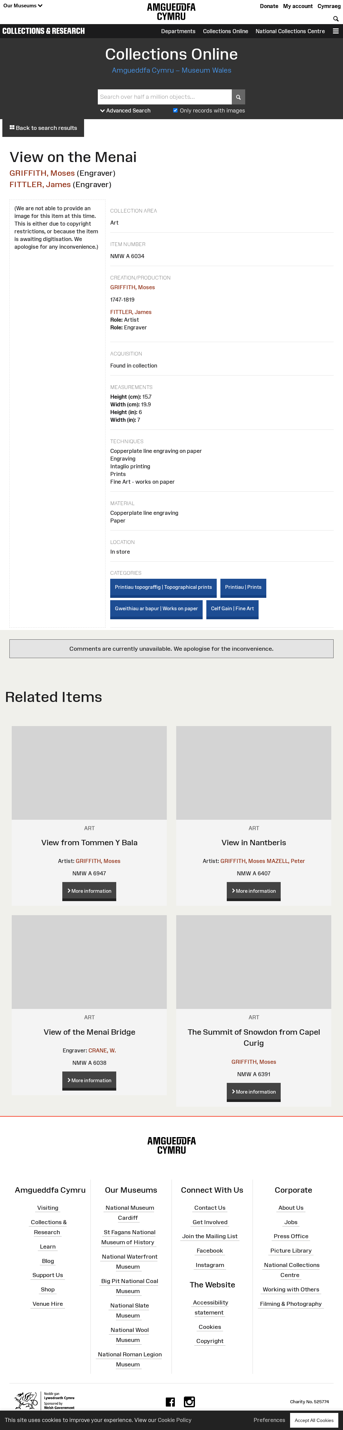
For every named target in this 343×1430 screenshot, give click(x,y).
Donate (269, 6)
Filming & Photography (291, 1303)
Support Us (47, 1275)
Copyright (209, 1341)
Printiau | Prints (243, 587)
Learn (48, 1246)
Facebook (210, 1250)
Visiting (47, 1207)
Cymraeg (329, 6)
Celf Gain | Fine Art (232, 608)
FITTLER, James (40, 184)
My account (298, 6)
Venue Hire (47, 1303)
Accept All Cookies (314, 1420)
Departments (178, 31)
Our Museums (20, 5)
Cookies (210, 1326)
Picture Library (291, 1250)
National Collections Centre (290, 31)
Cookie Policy (175, 1420)
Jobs (290, 1221)
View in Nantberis (253, 842)
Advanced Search (128, 110)
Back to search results (45, 128)
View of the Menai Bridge (89, 1031)
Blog (48, 1260)
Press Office (291, 1236)
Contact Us (209, 1207)
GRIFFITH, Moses (42, 172)
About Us (290, 1207)
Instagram (210, 1265)
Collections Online (225, 31)
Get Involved (210, 1221)
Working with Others (291, 1289)
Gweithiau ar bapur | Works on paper (156, 608)
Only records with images (212, 110)
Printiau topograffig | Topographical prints (163, 587)
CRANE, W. (102, 1050)
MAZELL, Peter (286, 861)
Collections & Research (43, 31)
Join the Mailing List (209, 1236)
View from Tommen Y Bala (89, 842)
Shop (48, 1289)
